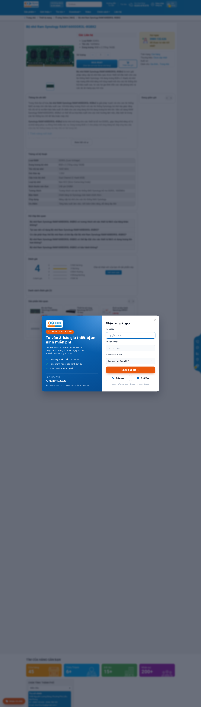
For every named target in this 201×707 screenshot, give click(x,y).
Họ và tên (110, 329)
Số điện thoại (112, 341)
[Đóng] (155, 319)
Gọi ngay (120, 378)
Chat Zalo (145, 378)
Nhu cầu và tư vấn (114, 354)
